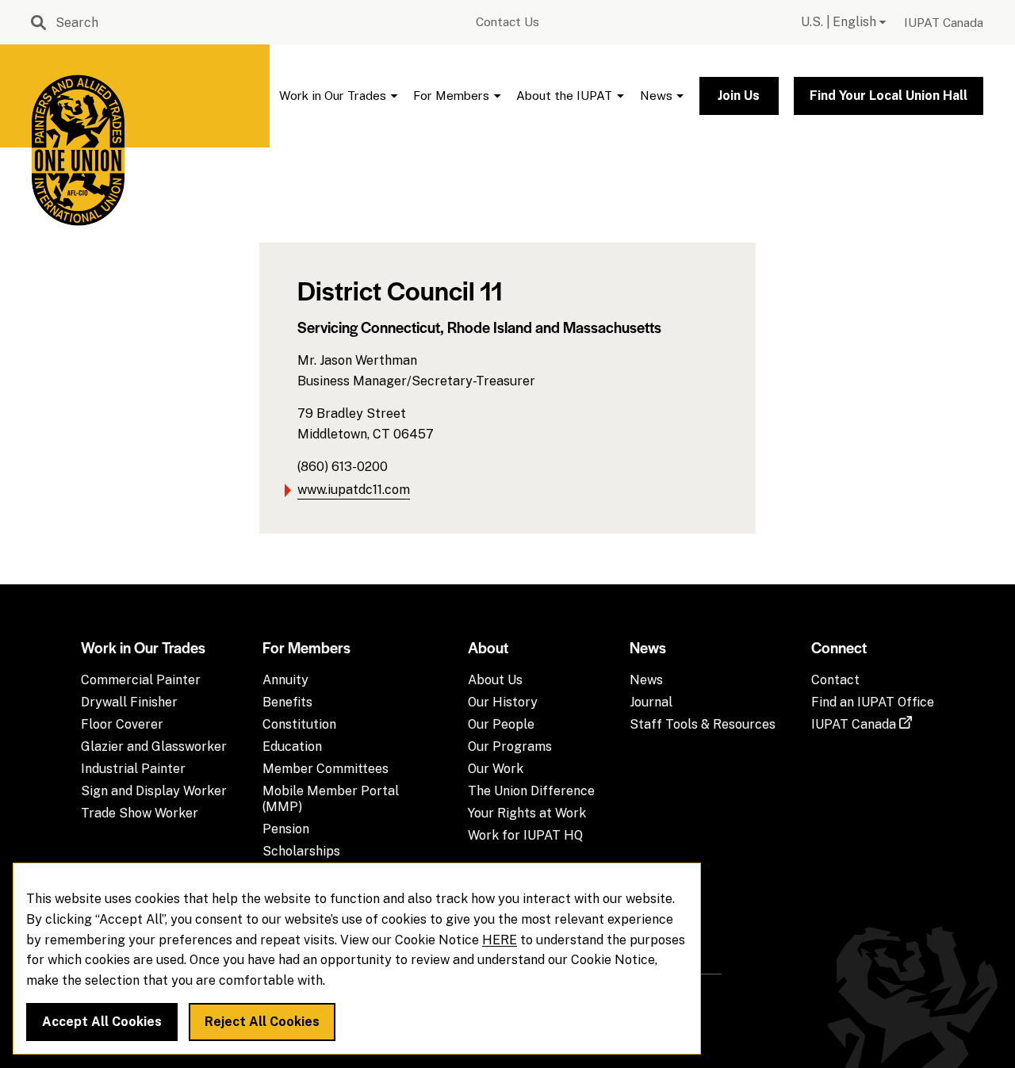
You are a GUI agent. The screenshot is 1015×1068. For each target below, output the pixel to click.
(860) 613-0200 (342, 466)
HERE (499, 939)
